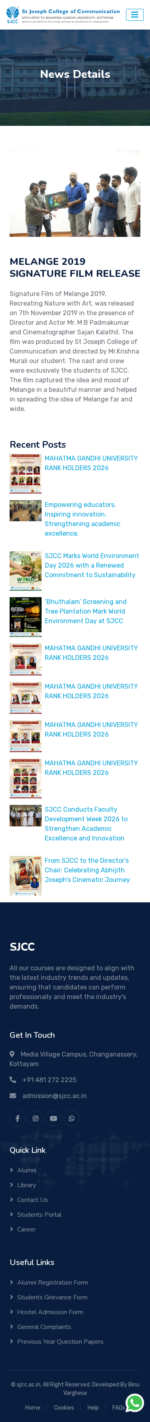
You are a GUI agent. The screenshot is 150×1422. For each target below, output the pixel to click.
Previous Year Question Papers (60, 1341)
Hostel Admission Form (50, 1312)
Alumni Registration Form (52, 1282)
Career (26, 1229)
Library (26, 1185)
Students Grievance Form (52, 1297)
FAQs (118, 1407)
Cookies (64, 1407)
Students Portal (39, 1214)
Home (32, 1407)
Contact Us (32, 1200)
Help (93, 1407)
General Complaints (44, 1327)
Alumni (26, 1170)
